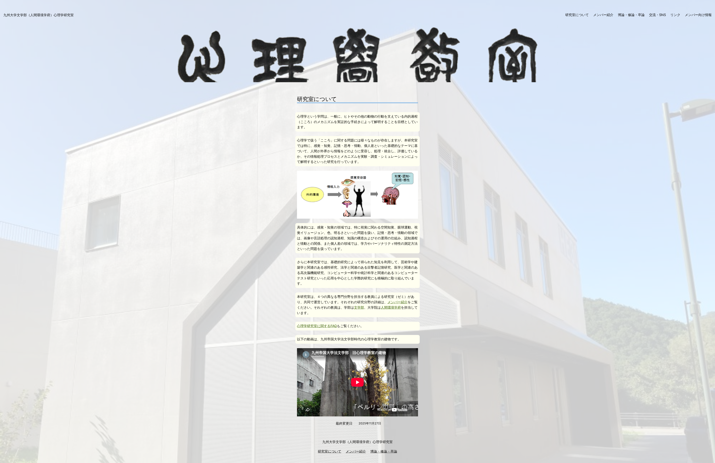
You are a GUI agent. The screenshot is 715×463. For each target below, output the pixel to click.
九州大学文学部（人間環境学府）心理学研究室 (38, 15)
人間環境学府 (391, 307)
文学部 (359, 307)
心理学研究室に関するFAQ (317, 326)
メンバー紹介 (397, 302)
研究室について (329, 451)
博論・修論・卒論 (383, 451)
